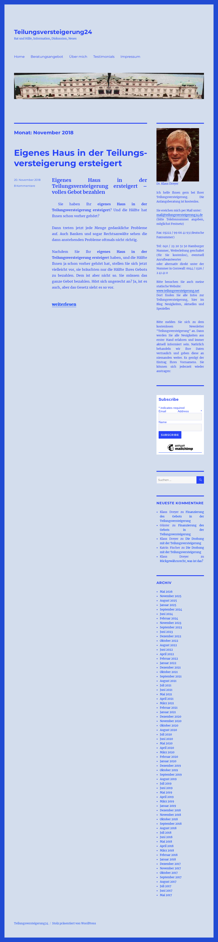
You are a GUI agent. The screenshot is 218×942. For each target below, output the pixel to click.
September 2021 (171, 676)
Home (19, 57)
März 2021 (167, 703)
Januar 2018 (168, 859)
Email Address (180, 411)
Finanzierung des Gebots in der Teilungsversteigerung (182, 516)
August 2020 (168, 730)
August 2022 (168, 645)
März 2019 (167, 801)
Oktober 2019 (169, 770)
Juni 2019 (166, 788)
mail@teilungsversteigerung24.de (179, 215)
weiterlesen (64, 304)
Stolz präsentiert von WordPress (74, 923)
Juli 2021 (165, 685)
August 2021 (168, 681)
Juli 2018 (165, 832)
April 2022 (167, 654)
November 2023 (170, 623)
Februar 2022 (169, 658)
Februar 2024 (169, 618)
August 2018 (168, 828)
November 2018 (170, 815)
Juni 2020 (166, 739)
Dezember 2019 (170, 766)
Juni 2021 (166, 690)
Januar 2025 (168, 605)
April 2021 (167, 699)
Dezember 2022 (170, 636)
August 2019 (168, 779)
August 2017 (168, 882)
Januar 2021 (168, 712)
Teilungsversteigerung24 (53, 31)
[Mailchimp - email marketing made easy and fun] (180, 450)
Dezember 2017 (170, 864)
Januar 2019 (168, 806)
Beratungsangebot (47, 57)
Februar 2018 (169, 855)
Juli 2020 (166, 734)
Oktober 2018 (169, 819)
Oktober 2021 (169, 672)
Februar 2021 (169, 708)
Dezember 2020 (170, 716)
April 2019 (167, 797)
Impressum (130, 57)
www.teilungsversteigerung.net (177, 291)
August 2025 (168, 600)
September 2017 (171, 877)
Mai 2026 (166, 592)
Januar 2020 (168, 761)
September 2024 (171, 609)
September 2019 (171, 774)
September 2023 (171, 627)
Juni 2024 (166, 614)
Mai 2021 (166, 694)
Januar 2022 (168, 663)
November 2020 (170, 721)
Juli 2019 (166, 783)
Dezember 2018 (170, 810)
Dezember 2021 (170, 667)
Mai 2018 (166, 841)
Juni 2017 (166, 890)
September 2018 (171, 824)
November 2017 (170, 868)
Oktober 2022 (169, 641)
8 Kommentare (24, 185)
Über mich (78, 57)
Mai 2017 (166, 895)
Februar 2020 (169, 757)
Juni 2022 (166, 650)
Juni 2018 (166, 837)
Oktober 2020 (169, 725)
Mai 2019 (166, 792)
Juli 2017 (165, 886)
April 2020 (167, 748)
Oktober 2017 (169, 873)
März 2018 (167, 850)
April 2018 (167, 846)
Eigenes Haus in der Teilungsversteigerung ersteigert (80, 157)
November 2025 (170, 596)
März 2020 (167, 752)
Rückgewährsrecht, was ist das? (181, 561)
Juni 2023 (166, 632)
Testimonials (104, 57)
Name (163, 422)
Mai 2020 (166, 743)
